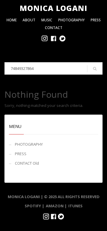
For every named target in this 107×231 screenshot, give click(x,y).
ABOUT (29, 20)
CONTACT (53, 27)
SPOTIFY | (34, 205)
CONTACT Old (27, 163)
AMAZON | (56, 205)
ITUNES (75, 205)
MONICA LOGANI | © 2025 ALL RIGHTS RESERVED (54, 196)
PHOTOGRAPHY (71, 20)
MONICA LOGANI (53, 8)
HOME (12, 20)
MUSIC (46, 20)
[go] (95, 68)
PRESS (96, 20)
